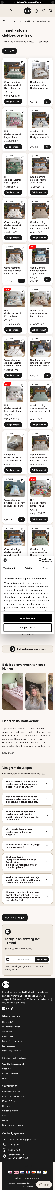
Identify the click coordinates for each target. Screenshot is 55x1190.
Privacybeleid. (11, 969)
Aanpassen (26, 627)
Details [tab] (28, 568)
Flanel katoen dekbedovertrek (36, 21)
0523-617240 (18, 1145)
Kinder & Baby (8, 1101)
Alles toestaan (27, 618)
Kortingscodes (8, 1046)
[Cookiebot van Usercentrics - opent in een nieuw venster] (39, 560)
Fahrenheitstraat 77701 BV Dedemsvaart (18, 1156)
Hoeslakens (7, 1106)
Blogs (4, 1078)
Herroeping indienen (11, 1050)
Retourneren (7, 1036)
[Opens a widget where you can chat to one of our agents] (44, 1185)
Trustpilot (27, 1166)
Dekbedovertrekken (11, 1091)
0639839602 (18, 1150)
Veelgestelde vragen (11, 1026)
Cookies (29, 1186)
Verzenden (7, 1031)
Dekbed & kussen (10, 1110)
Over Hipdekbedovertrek (13, 1064)
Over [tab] (45, 568)
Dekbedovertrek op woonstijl (15, 1125)
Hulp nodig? (7, 1022)
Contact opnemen (10, 1073)
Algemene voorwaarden (19, 1183)
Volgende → (27, 634)
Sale (4, 1115)
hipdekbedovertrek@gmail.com (19, 1140)
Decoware (6, 1068)
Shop (14, 21)
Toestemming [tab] (10, 568)
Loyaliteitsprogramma (12, 1041)
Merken (5, 1120)
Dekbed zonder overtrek (13, 1096)
